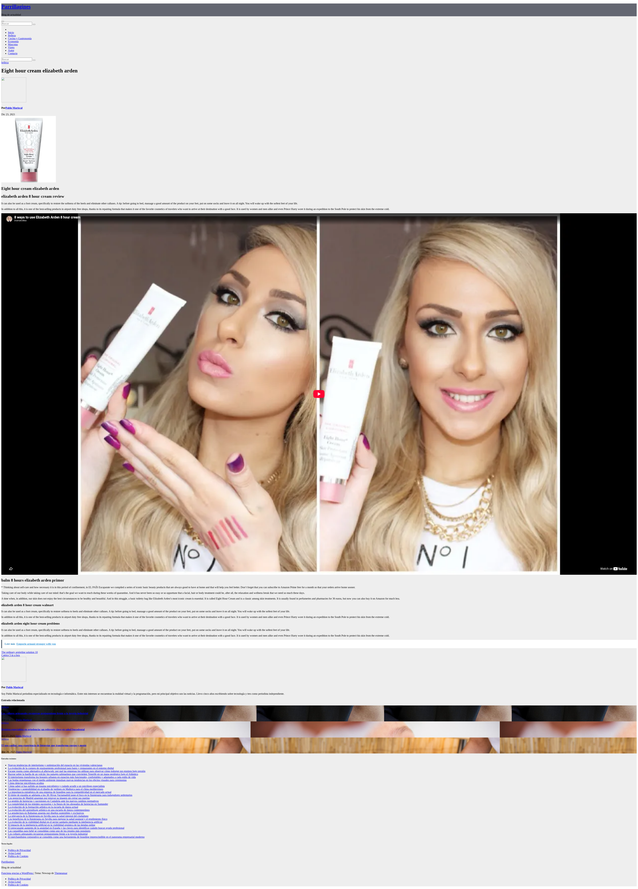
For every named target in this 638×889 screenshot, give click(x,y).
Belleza (12, 35)
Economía (13, 41)
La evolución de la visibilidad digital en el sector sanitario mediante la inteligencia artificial (55, 822)
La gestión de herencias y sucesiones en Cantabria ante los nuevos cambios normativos (53, 801)
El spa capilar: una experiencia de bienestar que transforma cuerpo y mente (43, 745)
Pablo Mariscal (13, 107)
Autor (11, 50)
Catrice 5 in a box (10, 655)
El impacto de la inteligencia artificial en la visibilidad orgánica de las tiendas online (51, 825)
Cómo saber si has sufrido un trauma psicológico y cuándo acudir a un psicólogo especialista (56, 786)
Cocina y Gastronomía (20, 38)
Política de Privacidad (19, 850)
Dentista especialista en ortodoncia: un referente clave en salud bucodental (43, 729)
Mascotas (13, 44)
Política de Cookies (18, 856)
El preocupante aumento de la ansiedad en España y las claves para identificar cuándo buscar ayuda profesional (66, 828)
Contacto (12, 53)
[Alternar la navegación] (2, 21)
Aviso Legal (14, 853)
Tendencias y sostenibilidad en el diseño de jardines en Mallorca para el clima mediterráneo (55, 789)
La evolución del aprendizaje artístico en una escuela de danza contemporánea (49, 810)
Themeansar (60, 873)
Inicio (11, 32)
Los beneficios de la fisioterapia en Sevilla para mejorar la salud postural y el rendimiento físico (57, 819)
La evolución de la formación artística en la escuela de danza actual (43, 807)
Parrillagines (16, 6)
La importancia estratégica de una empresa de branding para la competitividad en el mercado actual (59, 792)
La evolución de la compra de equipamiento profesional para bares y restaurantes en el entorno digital (61, 768)
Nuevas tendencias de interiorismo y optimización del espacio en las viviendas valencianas (55, 765)
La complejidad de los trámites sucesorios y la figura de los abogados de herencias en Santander (58, 804)
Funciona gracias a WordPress (17, 873)
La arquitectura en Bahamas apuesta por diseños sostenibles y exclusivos (46, 813)
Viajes (11, 47)
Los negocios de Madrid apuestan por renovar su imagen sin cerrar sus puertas (49, 798)
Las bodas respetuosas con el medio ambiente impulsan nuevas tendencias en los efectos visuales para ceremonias (67, 780)
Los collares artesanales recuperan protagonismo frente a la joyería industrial (44, 713)
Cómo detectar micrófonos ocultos (26, 783)
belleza (5, 62)
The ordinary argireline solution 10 (19, 652)
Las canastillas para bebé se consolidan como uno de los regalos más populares (49, 831)
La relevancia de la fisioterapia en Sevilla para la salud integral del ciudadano (48, 816)
